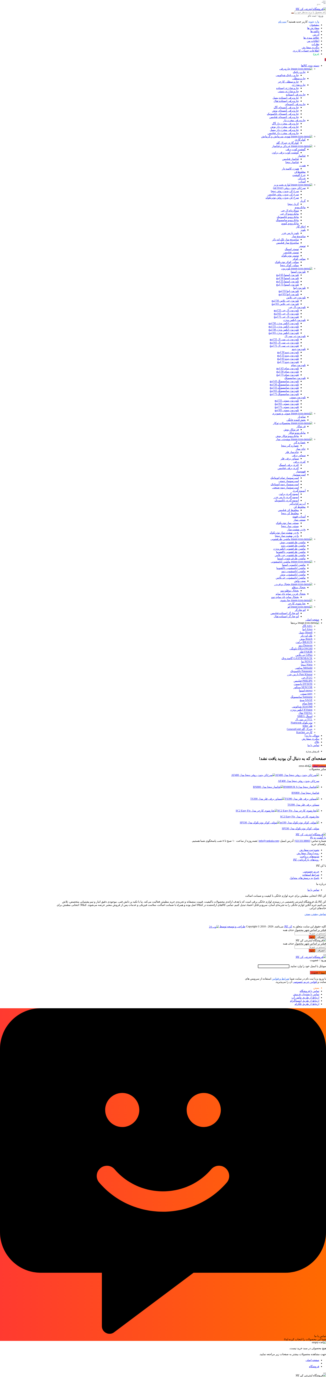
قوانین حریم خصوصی (305, 981)
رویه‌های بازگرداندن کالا (306, 859)
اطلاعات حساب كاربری (306, 50)
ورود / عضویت (318, 972)
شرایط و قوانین (280, 978)
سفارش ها (313, 28)
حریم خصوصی (311, 871)
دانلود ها (314, 31)
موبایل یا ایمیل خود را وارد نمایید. (308, 966)
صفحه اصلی (319, 765)
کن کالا (288, 926)
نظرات (315, 44)
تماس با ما (313, 889)
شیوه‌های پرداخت (309, 856)
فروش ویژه (312, 751)
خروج (316, 53)
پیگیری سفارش (310, 47)
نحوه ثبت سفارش (309, 850)
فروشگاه (314, 1366)
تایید (312, 937)
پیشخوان (314, 24)
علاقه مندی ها (311, 37)
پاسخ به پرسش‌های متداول (304, 878)
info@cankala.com (269, 840)
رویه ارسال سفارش (308, 853)
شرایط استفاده (310, 874)
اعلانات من (313, 41)
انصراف (321, 937)
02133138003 (302, 840)
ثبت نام (282, 21)
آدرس (316, 34)
